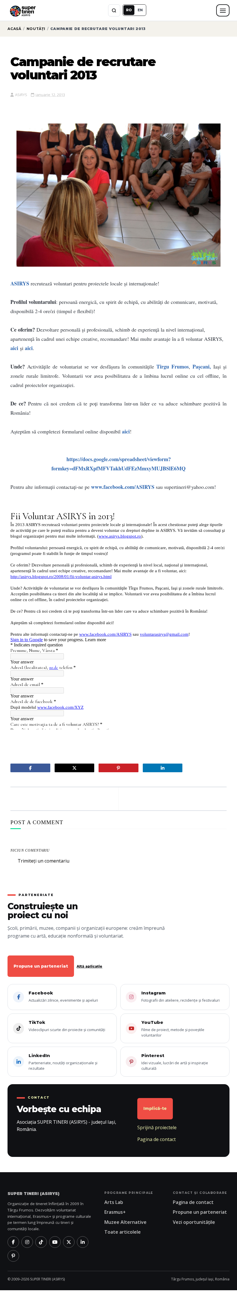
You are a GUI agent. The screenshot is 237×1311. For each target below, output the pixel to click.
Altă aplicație (89, 966)
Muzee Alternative (125, 1222)
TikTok (67, 1026)
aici (14, 348)
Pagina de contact (156, 1139)
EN (140, 10)
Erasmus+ (115, 1212)
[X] (69, 1242)
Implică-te (155, 1108)
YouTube (172, 1029)
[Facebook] (13, 1242)
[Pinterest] (13, 1256)
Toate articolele (122, 1232)
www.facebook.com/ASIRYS (122, 487)
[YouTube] (55, 1242)
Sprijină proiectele (157, 1127)
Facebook (63, 996)
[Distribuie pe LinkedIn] (162, 768)
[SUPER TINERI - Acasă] (23, 10)
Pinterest (174, 1062)
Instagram (180, 996)
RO (129, 10)
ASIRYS (19, 283)
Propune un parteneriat (41, 966)
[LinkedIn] (82, 1242)
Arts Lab (113, 1202)
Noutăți (36, 29)
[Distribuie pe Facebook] (30, 768)
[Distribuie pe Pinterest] (118, 768)
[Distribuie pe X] (74, 768)
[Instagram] (27, 1242)
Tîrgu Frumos (172, 366)
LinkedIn (63, 1062)
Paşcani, (201, 366)
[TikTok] (41, 1242)
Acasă (14, 29)
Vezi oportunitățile (194, 1222)
